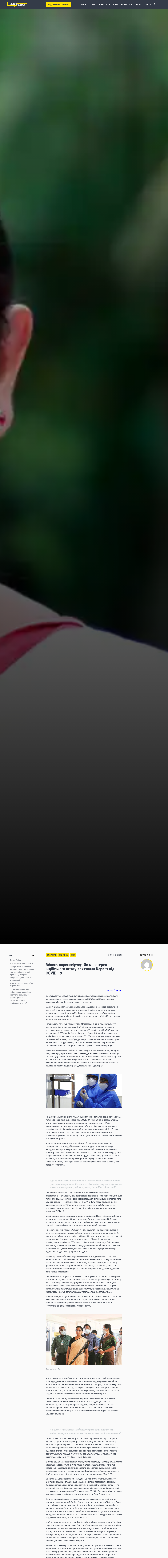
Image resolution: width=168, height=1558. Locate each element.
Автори (91, 4)
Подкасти (125, 4)
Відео (115, 4)
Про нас (138, 4)
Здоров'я (51, 955)
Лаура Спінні (16, 960)
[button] (33, 955)
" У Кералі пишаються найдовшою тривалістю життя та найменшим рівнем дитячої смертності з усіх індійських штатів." (20, 996)
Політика (63, 955)
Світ (73, 955)
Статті (83, 4)
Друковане (103, 4)
